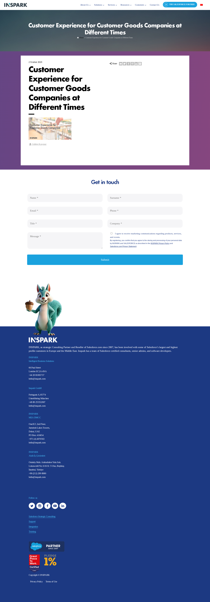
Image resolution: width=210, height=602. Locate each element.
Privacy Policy (36, 581)
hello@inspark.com (37, 379)
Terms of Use (51, 581)
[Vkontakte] (140, 63)
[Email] (120, 63)
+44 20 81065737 (36, 375)
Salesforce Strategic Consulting (42, 516)
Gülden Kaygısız (39, 144)
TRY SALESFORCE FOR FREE (182, 4)
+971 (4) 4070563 (36, 439)
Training (32, 531)
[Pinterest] (132, 63)
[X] (124, 63)
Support (32, 521)
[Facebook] (128, 63)
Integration (33, 526)
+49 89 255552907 (37, 402)
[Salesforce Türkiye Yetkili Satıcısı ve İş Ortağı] (15, 5)
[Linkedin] (136, 63)
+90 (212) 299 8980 (37, 473)
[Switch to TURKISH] (201, 5)
